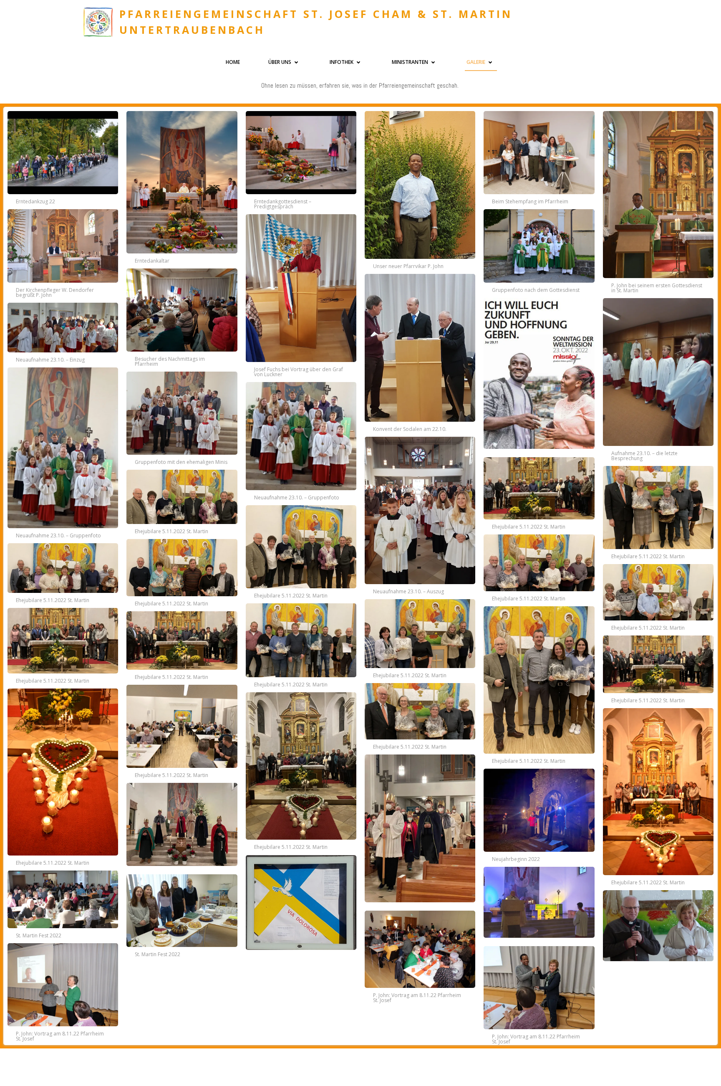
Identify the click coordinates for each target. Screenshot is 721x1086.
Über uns (279, 62)
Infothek (341, 62)
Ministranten (410, 62)
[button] (62, 156)
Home (233, 62)
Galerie (475, 62)
